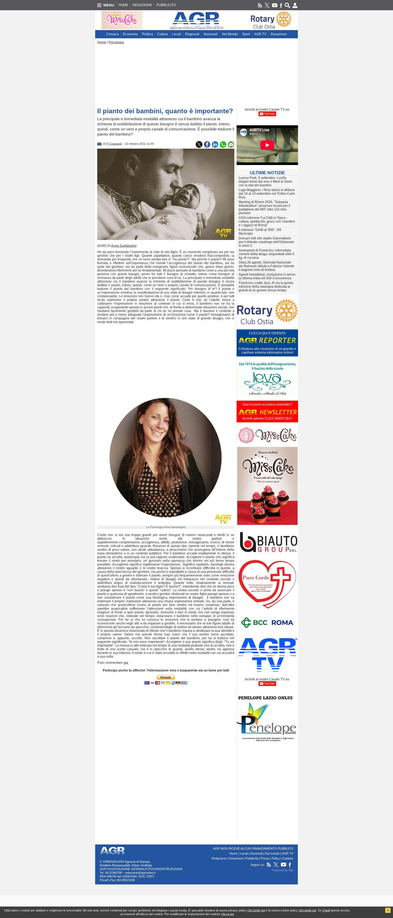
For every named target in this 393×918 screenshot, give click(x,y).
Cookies (287, 858)
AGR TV (260, 34)
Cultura (162, 34)
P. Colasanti (114, 143)
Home (101, 42)
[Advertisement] (196, 75)
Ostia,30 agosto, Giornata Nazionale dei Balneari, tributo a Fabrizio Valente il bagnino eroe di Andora (266, 266)
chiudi (326, 910)
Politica (147, 34)
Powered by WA (282, 870)
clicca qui (227, 914)
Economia (130, 34)
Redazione (219, 858)
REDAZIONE (142, 5)
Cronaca (112, 34)
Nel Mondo (230, 34)
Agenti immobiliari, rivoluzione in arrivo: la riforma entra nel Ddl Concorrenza (267, 276)
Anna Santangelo (124, 246)
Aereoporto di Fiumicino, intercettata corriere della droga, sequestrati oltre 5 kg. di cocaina (266, 254)
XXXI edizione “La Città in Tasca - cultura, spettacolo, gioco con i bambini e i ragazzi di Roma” (267, 221)
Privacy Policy (270, 858)
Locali (176, 34)
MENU (108, 5)
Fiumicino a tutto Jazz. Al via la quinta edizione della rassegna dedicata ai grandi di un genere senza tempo (266, 286)
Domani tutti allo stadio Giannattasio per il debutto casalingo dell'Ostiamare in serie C (266, 241)
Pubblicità (251, 858)
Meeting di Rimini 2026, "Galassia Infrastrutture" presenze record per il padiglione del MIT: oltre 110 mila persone (264, 207)
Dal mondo (272, 853)
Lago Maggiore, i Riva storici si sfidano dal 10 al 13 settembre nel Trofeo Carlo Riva (267, 193)
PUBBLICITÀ (166, 5)
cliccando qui (256, 910)
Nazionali (211, 34)
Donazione (279, 34)
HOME (123, 5)
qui (126, 662)
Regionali (192, 34)
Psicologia (116, 42)
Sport (246, 34)
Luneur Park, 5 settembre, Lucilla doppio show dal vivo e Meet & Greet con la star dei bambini (265, 181)
